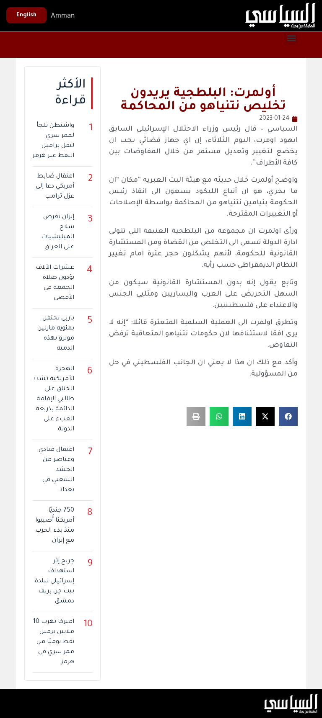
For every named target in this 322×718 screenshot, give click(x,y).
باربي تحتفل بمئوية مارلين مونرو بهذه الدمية (55, 333)
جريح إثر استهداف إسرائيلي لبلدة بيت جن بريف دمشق (54, 581)
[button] (291, 38)
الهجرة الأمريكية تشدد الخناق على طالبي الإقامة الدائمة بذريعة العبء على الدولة (53, 399)
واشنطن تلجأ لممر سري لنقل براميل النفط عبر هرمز (53, 141)
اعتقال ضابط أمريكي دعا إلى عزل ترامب (55, 186)
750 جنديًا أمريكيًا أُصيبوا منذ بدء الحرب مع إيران (54, 525)
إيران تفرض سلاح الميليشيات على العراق (57, 232)
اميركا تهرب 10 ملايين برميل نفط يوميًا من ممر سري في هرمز (53, 642)
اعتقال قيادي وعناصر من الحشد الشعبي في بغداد (56, 470)
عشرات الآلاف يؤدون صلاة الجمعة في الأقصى (55, 283)
